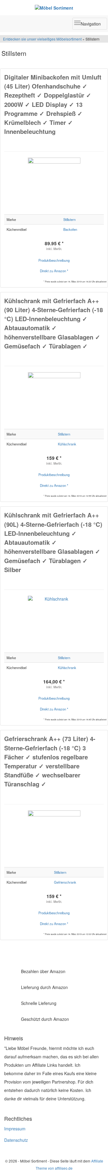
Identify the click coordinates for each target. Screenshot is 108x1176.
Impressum (15, 1129)
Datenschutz (16, 1140)
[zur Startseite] (54, 7)
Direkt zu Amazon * (54, 270)
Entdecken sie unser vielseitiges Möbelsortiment (42, 38)
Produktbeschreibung (54, 260)
